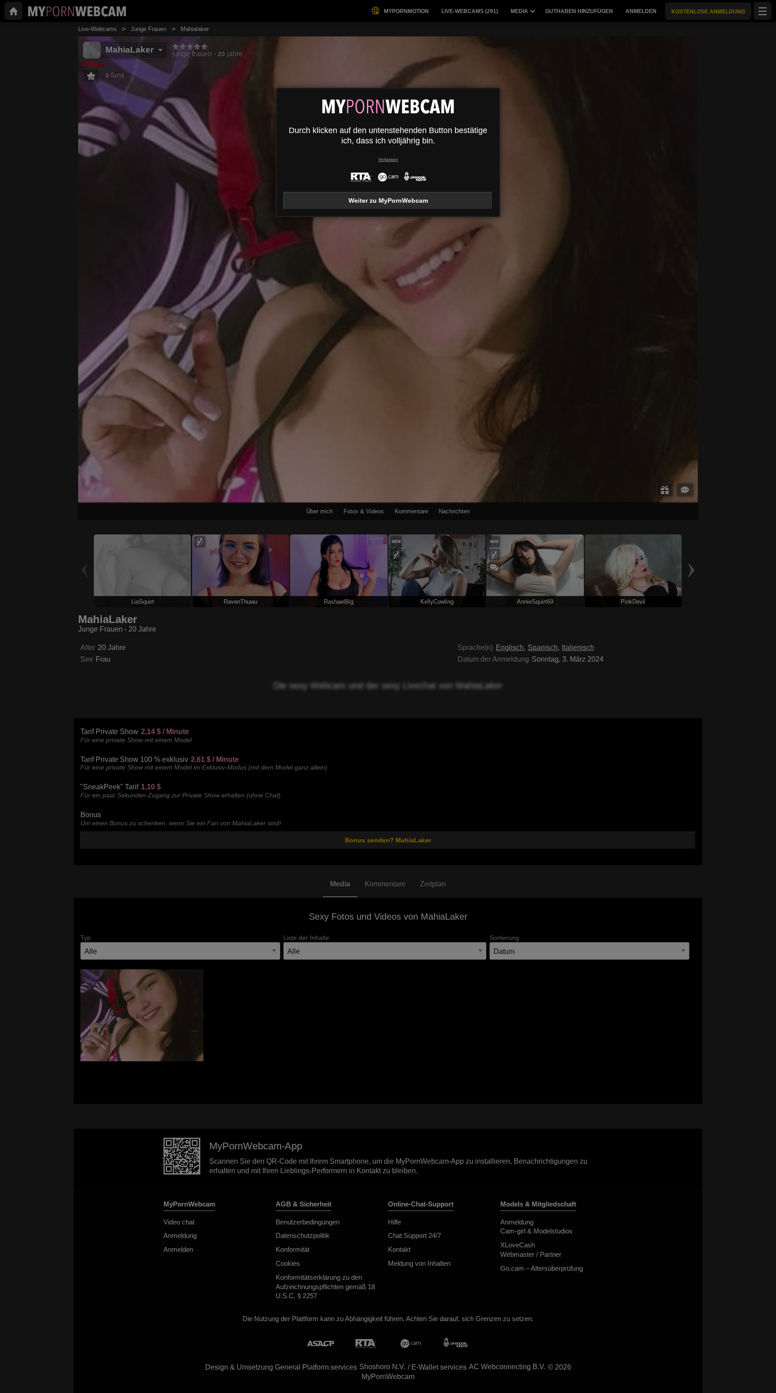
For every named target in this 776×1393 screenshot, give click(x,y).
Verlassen (388, 159)
